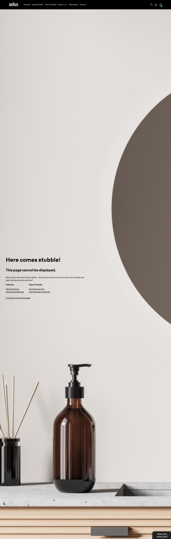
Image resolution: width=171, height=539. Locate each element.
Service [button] (83, 5)
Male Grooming (12, 289)
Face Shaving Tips (36, 289)
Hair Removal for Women (39, 292)
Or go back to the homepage (18, 298)
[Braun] (13, 4)
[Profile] (156, 5)
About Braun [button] (74, 5)
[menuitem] (27, 4)
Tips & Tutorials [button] (51, 5)
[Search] (152, 5)
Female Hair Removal (15, 292)
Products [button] (27, 5)
